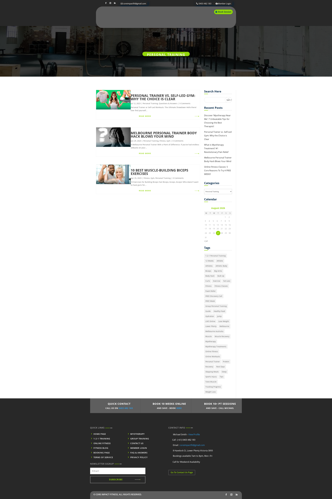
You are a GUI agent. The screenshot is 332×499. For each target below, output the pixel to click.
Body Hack (209, 276)
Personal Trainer (212, 361)
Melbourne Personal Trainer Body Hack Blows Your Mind (164, 135)
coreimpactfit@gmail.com (134, 3)
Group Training (139, 438)
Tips (221, 376)
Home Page (100, 434)
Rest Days (220, 366)
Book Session (224, 11)
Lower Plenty (210, 326)
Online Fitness (179, 12)
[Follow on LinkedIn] (114, 3)
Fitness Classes (221, 286)
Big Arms (218, 271)
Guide (208, 311)
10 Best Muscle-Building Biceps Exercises (159, 172)
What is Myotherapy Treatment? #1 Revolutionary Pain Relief (216, 148)
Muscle (208, 336)
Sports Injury (211, 376)
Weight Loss (210, 392)
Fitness (163, 141)
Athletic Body (221, 266)
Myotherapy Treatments (215, 346)
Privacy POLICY (139, 457)
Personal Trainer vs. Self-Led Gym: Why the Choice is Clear (163, 97)
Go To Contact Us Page (182, 472)
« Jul (206, 241)
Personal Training (158, 12)
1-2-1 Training (102, 438)
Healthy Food (219, 311)
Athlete (220, 261)
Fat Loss (226, 281)
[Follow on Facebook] (106, 3)
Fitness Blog (198, 12)
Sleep (224, 371)
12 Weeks (209, 261)
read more (145, 116)
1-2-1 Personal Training (215, 255)
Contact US (136, 443)
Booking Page (102, 452)
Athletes (209, 266)
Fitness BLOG (101, 448)
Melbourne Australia (214, 331)
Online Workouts (212, 356)
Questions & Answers (168, 103)
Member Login (224, 3)
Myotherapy (138, 12)
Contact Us (162, 21)
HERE (179, 408)
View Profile (194, 434)
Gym (168, 141)
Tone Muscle (210, 381)
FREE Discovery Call (213, 296)
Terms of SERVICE (103, 457)
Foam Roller (210, 291)
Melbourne (224, 326)
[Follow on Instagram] (110, 3)
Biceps (208, 271)
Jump (219, 316)
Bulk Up (220, 276)
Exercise (216, 281)
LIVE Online (210, 321)
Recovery (209, 366)
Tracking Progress (213, 387)
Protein (226, 361)
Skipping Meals (212, 371)
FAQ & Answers (138, 452)
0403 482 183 (205, 3)
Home (124, 12)
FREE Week (210, 301)
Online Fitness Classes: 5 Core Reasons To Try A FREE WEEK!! (217, 170)
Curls (207, 281)
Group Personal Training (216, 306)
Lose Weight (223, 321)
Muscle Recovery (222, 336)
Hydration (209, 316)
